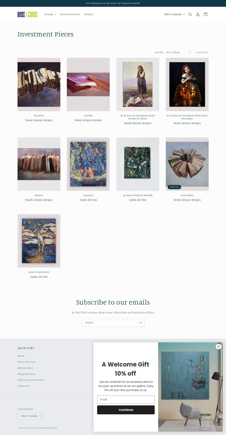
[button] (49, 14)
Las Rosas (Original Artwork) (138, 195)
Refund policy (25, 367)
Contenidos (187, 195)
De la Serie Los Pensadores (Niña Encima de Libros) (138, 117)
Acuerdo (88, 115)
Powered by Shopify (48, 428)
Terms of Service (27, 361)
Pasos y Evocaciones (38, 272)
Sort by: (159, 52)
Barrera (39, 195)
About (21, 355)
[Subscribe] (140, 323)
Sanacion (88, 195)
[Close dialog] (218, 346)
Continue (126, 410)
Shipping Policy (26, 373)
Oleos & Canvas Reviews (31, 379)
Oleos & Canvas (31, 428)
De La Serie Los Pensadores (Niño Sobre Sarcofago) (187, 117)
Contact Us (24, 385)
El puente (39, 115)
